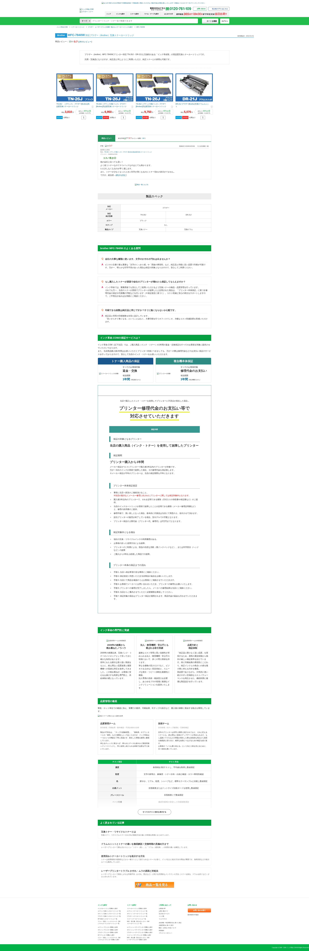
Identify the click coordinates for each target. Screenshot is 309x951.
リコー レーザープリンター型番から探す (139, 935)
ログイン (225, 21)
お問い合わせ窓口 (199, 910)
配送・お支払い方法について (167, 928)
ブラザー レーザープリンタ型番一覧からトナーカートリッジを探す (110, 27)
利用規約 (161, 930)
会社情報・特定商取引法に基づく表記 (170, 922)
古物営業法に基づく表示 (166, 925)
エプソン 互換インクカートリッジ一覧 (109, 911)
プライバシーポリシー (165, 933)
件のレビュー (85, 42)
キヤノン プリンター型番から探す (108, 930)
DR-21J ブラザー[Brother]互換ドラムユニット (192, 105)
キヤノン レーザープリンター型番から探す (140, 930)
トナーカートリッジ (77, 27)
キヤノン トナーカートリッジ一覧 (137, 913)
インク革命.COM (62, 27)
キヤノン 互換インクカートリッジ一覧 (109, 913)
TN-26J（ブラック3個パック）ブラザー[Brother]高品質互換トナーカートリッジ (151, 105)
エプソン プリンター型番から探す (108, 927)
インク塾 (161, 916)
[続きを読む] (121, 175)
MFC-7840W (140, 27)
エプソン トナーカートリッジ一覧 (137, 911)
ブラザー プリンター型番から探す (108, 932)
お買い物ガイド (163, 911)
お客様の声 (162, 908)
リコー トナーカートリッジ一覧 (136, 919)
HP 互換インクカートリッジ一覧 (107, 919)
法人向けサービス (164, 913)
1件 (143, 138)
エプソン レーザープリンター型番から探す (140, 927)
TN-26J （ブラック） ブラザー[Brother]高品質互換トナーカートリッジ (72, 105)
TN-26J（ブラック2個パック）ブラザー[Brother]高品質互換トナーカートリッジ (111, 105)
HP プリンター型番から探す (106, 935)
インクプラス (163, 919)
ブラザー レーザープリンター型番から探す (140, 932)
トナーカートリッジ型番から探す (137, 908)
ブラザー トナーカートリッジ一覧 (137, 916)
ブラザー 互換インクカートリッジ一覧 (109, 916)
